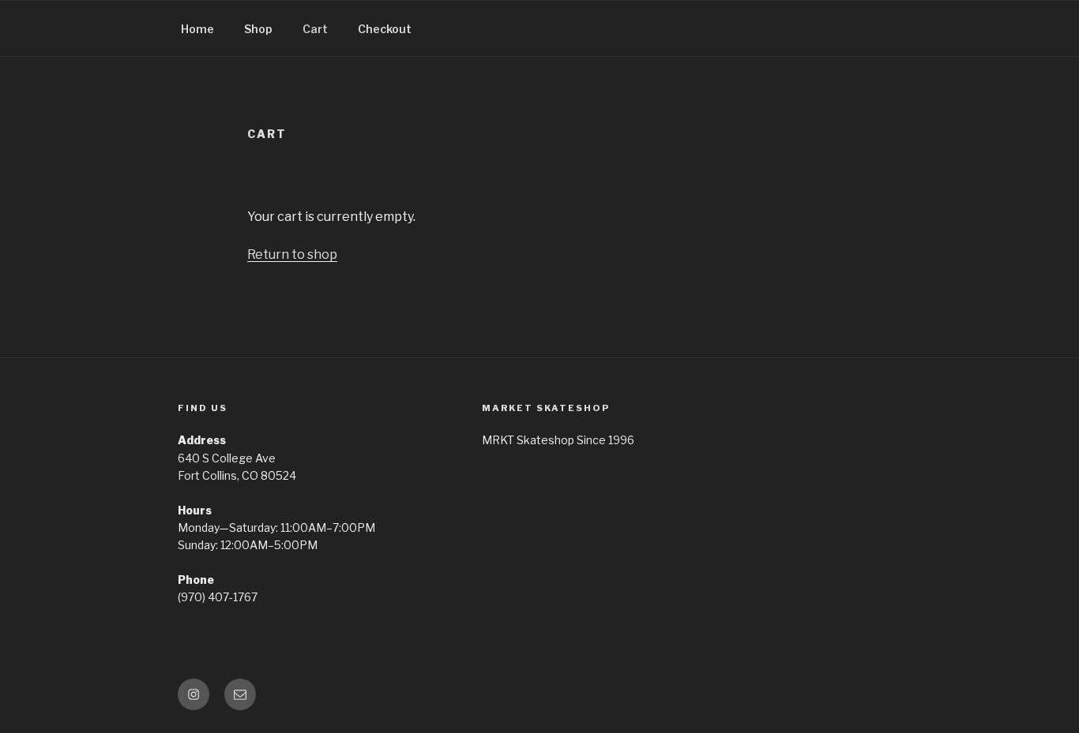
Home (197, 29)
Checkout (385, 29)
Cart (315, 29)
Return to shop (292, 254)
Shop (258, 29)
